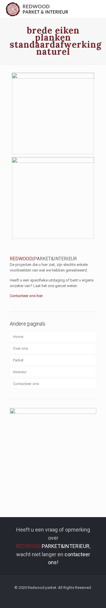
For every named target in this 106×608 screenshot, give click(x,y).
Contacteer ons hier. (26, 296)
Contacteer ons (26, 384)
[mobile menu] (98, 9)
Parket (18, 360)
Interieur (19, 372)
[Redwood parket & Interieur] (37, 8)
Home (18, 336)
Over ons (20, 348)
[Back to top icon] (94, 596)
